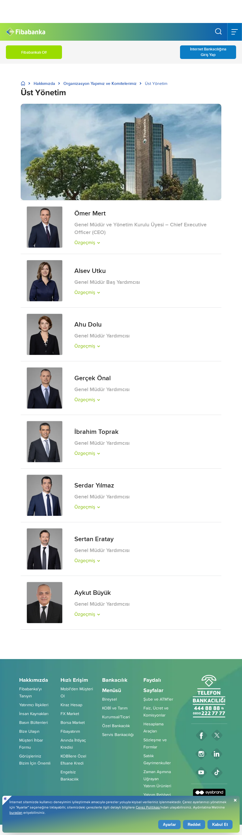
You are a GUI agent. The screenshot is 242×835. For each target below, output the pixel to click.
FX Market (69, 714)
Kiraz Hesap (71, 705)
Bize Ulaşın (29, 731)
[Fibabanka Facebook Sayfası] (201, 735)
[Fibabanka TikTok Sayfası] (217, 772)
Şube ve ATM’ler (158, 699)
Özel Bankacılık (116, 726)
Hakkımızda (44, 83)
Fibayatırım (70, 731)
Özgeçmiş (84, 242)
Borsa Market (72, 722)
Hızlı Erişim (74, 680)
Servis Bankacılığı (118, 734)
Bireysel (109, 699)
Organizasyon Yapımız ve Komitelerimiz (100, 83)
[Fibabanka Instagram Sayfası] (201, 753)
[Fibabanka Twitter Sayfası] (217, 735)
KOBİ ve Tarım (114, 708)
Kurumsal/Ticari (116, 717)
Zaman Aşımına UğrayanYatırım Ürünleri (157, 779)
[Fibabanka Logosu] (25, 32)
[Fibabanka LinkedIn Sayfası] (216, 753)
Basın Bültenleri (33, 722)
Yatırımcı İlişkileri (33, 705)
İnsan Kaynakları (33, 714)
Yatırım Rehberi (157, 795)
